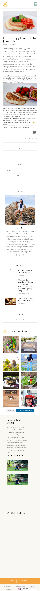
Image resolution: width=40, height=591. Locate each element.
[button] (35, 4)
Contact (31, 587)
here (13, 82)
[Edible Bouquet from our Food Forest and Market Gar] (11, 344)
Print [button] (34, 133)
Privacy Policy (8, 587)
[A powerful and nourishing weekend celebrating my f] (29, 362)
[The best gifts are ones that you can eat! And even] (29, 380)
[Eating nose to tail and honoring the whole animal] (29, 344)
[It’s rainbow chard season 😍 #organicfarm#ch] (11, 362)
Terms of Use (20, 587)
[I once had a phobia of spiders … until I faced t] (11, 398)
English (24, 589)
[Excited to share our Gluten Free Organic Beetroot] (11, 380)
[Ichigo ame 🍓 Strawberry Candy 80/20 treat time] (29, 398)
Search (20, 176)
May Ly (15, 44)
